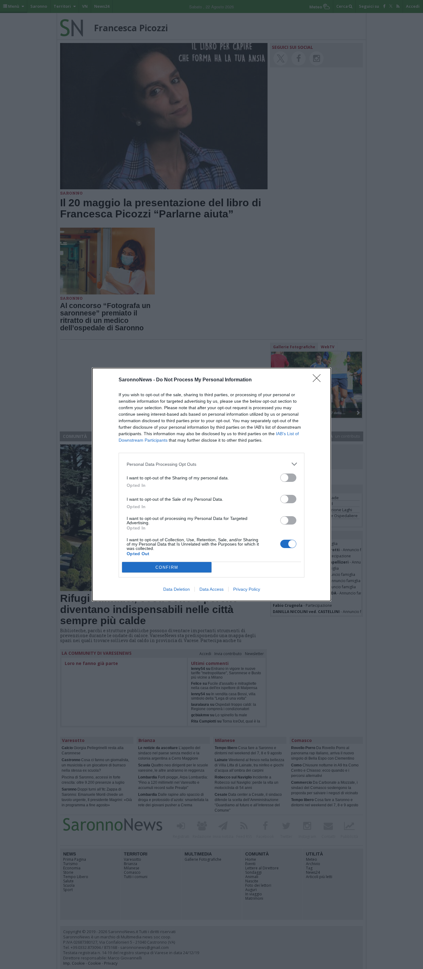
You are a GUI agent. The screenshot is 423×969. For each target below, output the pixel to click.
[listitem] (211, 464)
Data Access (211, 589)
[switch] (288, 478)
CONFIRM (166, 567)
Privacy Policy (246, 589)
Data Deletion (176, 589)
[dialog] (211, 484)
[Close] (319, 380)
